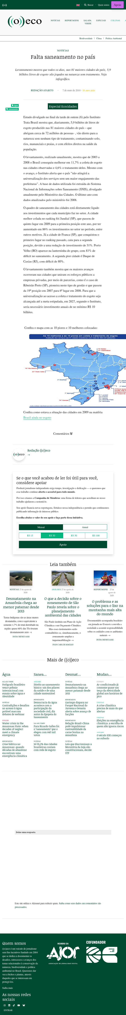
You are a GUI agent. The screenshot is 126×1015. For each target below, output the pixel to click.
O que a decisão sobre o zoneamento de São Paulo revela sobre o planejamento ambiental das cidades (62, 607)
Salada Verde (87, 22)
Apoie (117, 5)
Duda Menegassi (21, 636)
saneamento (13, 109)
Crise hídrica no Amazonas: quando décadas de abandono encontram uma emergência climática (14, 750)
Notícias (55, 20)
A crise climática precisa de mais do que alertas (110, 708)
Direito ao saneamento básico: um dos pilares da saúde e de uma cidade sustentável (47, 689)
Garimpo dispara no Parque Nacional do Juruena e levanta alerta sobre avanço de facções (78, 708)
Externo (100, 682)
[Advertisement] (63, 799)
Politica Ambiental (114, 38)
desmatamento (73, 674)
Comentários (61, 433)
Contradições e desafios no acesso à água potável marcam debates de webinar (15, 710)
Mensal (41, 527)
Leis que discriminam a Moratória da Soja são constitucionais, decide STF (78, 748)
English (5, 720)
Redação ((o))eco (42, 90)
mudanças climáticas (105, 674)
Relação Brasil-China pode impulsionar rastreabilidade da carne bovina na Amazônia (77, 729)
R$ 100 (96, 535)
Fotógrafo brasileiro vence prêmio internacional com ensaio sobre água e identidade (13, 690)
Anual (85, 527)
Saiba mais (7, 987)
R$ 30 (52, 535)
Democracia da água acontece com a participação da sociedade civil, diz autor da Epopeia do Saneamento (45, 710)
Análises (56, 589)
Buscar (90, 4)
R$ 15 (30, 535)
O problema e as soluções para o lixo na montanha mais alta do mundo (105, 607)
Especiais (101, 20)
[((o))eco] (25, 22)
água (16, 105)
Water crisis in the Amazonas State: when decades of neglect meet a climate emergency (15, 729)
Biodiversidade (85, 38)
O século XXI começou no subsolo (109, 737)
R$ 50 (74, 535)
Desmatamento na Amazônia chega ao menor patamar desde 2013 (21, 604)
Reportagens (72, 20)
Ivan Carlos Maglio (63, 644)
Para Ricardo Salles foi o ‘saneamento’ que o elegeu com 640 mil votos (46, 731)
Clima (99, 38)
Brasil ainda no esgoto (37, 417)
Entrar (8, 1010)
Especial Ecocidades (63, 106)
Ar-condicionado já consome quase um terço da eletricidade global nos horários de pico (109, 690)
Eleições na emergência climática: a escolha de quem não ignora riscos (110, 723)
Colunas (115, 20)
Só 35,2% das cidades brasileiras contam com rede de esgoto (45, 747)
